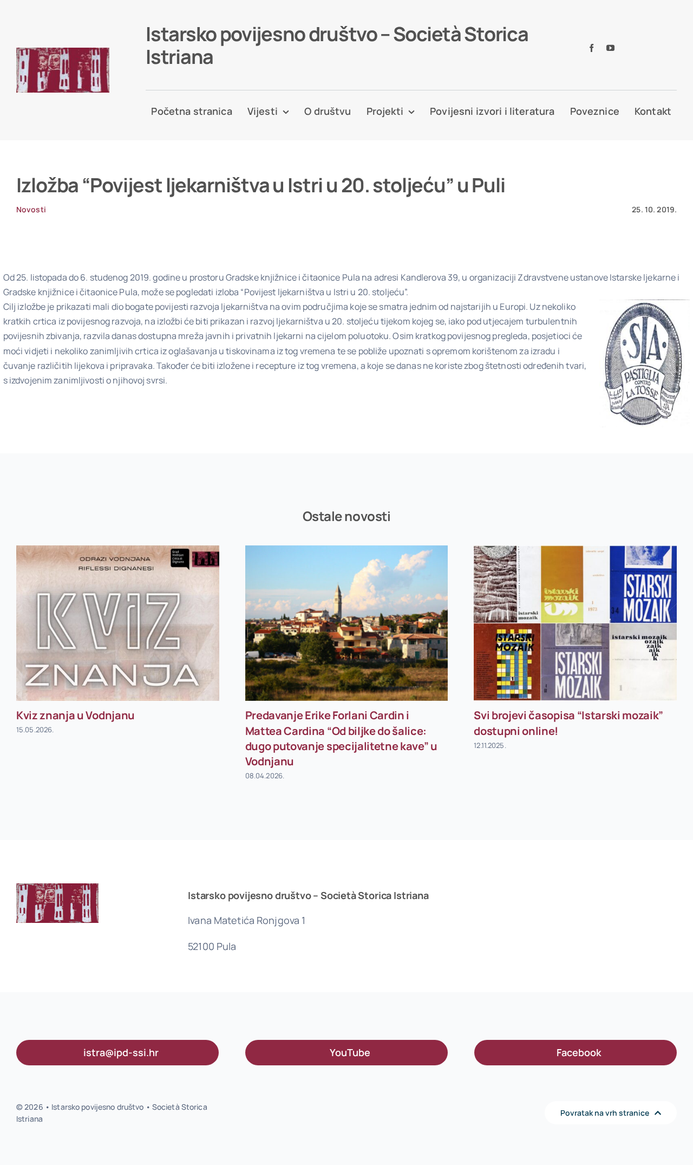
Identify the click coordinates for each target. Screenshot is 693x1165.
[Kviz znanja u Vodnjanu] (117, 623)
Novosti (31, 209)
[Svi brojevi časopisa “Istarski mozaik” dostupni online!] (575, 623)
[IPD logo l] (62, 52)
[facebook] (591, 48)
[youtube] (610, 48)
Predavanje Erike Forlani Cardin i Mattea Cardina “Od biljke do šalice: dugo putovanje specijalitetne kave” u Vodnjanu (341, 738)
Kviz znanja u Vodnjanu (75, 715)
